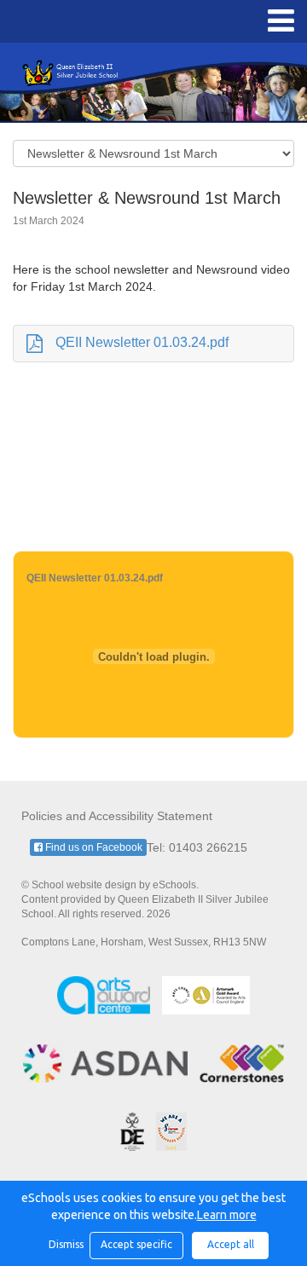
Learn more (227, 1215)
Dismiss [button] (65, 1244)
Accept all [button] (230, 1244)
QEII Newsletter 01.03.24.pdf (142, 342)
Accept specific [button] (136, 1244)
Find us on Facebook (92, 847)
